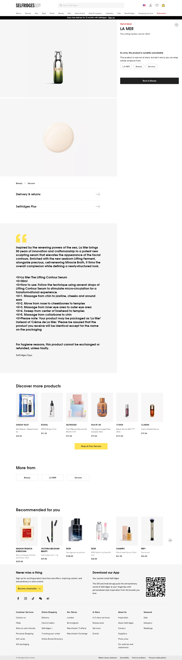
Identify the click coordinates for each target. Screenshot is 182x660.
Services (97, 628)
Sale (145, 617)
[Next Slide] (170, 540)
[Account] (150, 5)
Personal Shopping (24, 633)
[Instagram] (25, 600)
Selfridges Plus (26, 206)
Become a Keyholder (27, 588)
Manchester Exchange (77, 633)
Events (96, 633)
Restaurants (98, 623)
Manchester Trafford (76, 628)
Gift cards (20, 639)
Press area (123, 639)
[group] (91, 540)
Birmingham (73, 623)
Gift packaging (22, 644)
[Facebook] (18, 600)
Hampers (148, 623)
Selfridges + (47, 628)
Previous (12, 416)
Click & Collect (48, 623)
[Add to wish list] (176, 25)
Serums (31, 183)
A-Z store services (101, 617)
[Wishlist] (157, 5)
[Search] (61, 5)
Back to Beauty (149, 81)
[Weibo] (48, 600)
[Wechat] (40, 600)
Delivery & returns (28, 194)
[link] (26, 556)
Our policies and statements (125, 646)
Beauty (19, 183)
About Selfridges (126, 623)
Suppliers (122, 633)
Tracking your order (51, 633)
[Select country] (144, 5)
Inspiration (123, 617)
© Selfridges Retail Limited (25, 658)
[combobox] (93, 5)
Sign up (111, 18)
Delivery (45, 617)
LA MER (127, 28)
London (70, 617)
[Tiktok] (33, 600)
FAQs (18, 623)
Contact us (21, 617)
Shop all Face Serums (91, 446)
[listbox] (91, 416)
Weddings (148, 628)
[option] (27, 416)
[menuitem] (18, 13)
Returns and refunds (25, 628)
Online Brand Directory (52, 639)
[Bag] (163, 5)
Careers (122, 628)
